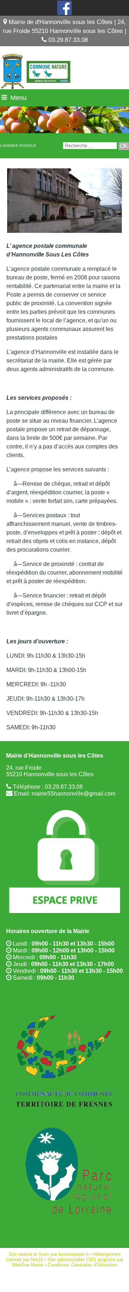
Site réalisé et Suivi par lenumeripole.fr (49, 1254)
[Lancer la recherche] (124, 146)
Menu (18, 97)
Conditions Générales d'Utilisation (82, 1265)
